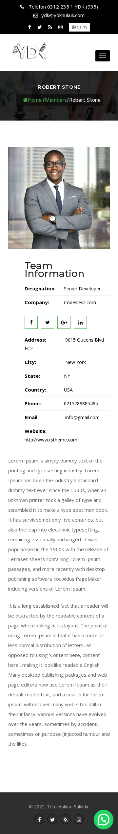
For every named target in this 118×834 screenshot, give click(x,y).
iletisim (79, 27)
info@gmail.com (82, 417)
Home (35, 100)
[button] (103, 819)
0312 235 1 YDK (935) (63, 6)
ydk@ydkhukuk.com (63, 15)
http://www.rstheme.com (51, 440)
